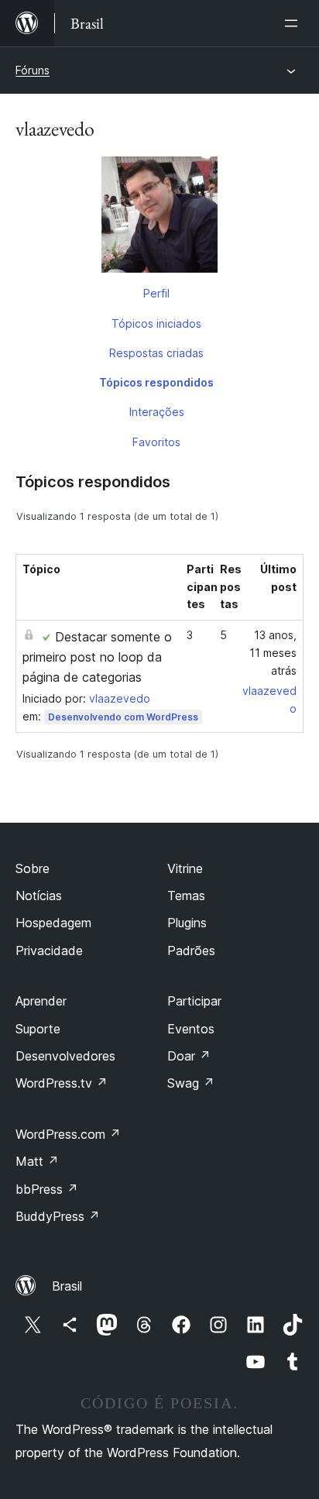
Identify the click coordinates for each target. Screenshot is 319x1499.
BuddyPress (57, 1216)
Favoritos (156, 442)
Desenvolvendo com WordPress (123, 717)
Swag (190, 1083)
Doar (189, 1056)
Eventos (190, 1029)
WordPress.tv (61, 1083)
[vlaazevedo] (159, 217)
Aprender (41, 1001)
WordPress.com (68, 1134)
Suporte (37, 1029)
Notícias (38, 895)
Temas (186, 895)
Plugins (187, 922)
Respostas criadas (156, 352)
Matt (37, 1161)
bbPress (46, 1189)
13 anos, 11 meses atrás (273, 652)
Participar (194, 1001)
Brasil (67, 1286)
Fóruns (32, 70)
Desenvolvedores (65, 1056)
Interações (156, 411)
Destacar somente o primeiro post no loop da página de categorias (97, 657)
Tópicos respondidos (156, 382)
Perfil (156, 293)
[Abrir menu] (294, 23)
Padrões (191, 950)
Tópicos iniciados (156, 323)
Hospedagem (53, 922)
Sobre (32, 868)
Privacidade (49, 950)
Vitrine (185, 868)
